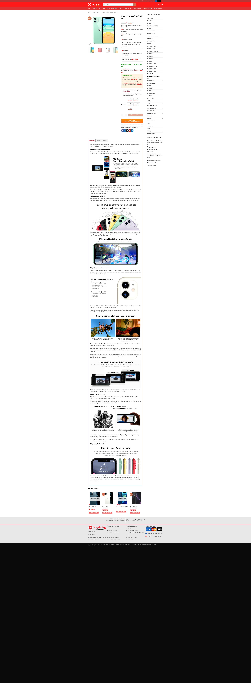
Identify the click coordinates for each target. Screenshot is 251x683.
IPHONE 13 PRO (151, 41)
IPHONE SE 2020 (151, 83)
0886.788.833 (151, 149)
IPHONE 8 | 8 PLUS (151, 71)
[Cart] (162, 4)
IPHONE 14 (150, 43)
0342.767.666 (92, 534)
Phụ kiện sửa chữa (137, 8)
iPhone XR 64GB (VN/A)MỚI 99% (133, 507)
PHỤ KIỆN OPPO (151, 110)
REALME (108, 8)
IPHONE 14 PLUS (151, 46)
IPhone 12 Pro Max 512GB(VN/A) (93, 507)
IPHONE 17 (150, 58)
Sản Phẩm (96, 12)
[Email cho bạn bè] (127, 130)
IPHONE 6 (149, 61)
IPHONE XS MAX (151, 93)
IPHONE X (149, 85)
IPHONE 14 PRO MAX (152, 51)
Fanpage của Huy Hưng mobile (155, 533)
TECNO (149, 123)
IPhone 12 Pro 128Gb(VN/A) (105, 507)
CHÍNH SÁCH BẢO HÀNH (150, 0)
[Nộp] (134, 4)
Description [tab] (92, 140)
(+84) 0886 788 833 (135, 520)
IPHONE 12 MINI (151, 31)
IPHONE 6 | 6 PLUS (151, 63)
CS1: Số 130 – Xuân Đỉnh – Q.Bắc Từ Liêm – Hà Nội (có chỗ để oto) (154, 156)
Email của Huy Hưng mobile (154, 536)
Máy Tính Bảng (114, 8)
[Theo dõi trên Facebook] (156, 1)
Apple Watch (150, 18)
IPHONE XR (150, 88)
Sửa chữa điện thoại (148, 8)
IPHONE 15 (150, 53)
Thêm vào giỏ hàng (135, 114)
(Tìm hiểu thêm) (126, 91)
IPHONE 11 (149, 20)
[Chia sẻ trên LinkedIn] (132, 130)
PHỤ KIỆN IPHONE (151, 108)
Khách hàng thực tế (158, 8)
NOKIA (148, 100)
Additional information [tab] (102, 140)
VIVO (148, 128)
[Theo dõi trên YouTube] (162, 1)
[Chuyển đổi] (162, 80)
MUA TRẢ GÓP (142, 0)
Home (89, 12)
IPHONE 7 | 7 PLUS (151, 68)
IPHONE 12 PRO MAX (152, 36)
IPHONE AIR (150, 73)
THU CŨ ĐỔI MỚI (135, 0)
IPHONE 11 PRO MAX (152, 25)
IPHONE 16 (150, 56)
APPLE (89, 8)
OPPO (100, 8)
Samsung (95, 8)
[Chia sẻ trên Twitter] (125, 130)
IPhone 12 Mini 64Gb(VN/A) (122, 506)
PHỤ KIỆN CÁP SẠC (127, 8)
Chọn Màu (123, 104)
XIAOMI (104, 8)
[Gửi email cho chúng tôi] (160, 1)
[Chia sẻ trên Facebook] (122, 130)
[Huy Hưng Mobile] (94, 4)
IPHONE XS (150, 90)
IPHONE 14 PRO (151, 48)
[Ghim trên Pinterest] (130, 130)
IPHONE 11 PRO (151, 23)
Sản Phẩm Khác (151, 121)
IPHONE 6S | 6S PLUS (152, 66)
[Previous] (90, 30)
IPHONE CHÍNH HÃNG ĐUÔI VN (109, 12)
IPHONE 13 (150, 38)
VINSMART (150, 126)
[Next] (117, 30)
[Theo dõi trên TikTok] (158, 1)
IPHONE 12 (150, 28)
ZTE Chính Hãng (151, 133)
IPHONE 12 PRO (151, 33)
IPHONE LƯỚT (150, 80)
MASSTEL (121, 8)
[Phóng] (90, 44)
